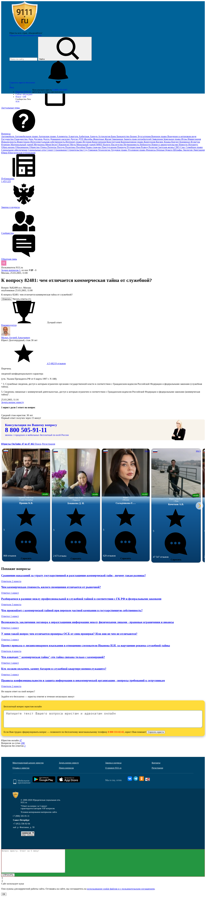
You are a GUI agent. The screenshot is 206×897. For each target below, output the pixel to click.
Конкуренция (99, 142)
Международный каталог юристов (28, 763)
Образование (22, 147)
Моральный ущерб (86, 144)
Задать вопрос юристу (12, 402)
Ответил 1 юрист (10, 593)
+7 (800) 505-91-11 (21, 816)
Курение (6, 144)
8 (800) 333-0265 (59, 90)
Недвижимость (132, 144)
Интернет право (74, 142)
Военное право (159, 136)
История (87, 142)
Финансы (151, 150)
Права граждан (94, 147)
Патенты (52, 147)
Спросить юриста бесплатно (23, 83)
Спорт (50, 150)
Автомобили (8, 136)
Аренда (94, 136)
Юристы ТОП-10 (23, 92)
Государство (7, 139)
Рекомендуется (8, 325)
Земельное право (172, 139)
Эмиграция (199, 150)
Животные (99, 139)
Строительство (76, 150)
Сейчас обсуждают (24, 94)
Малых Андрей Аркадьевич (15, 337)
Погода (61, 147)
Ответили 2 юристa (11, 581)
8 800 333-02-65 (116, 732)
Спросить (26, 558)
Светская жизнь (166, 147)
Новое (21, 97)
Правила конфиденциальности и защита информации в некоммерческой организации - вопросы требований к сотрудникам (83, 680)
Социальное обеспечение (14, 150)
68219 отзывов (56, 363)
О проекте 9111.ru (113, 768)
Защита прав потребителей (138, 139)
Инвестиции (23, 142)
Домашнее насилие (60, 139)
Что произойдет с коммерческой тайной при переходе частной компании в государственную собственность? (72, 610)
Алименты (62, 136)
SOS (17, 101)
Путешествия (134, 147)
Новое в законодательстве (165, 144)
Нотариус (193, 144)
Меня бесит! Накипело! (57, 144)
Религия (153, 147)
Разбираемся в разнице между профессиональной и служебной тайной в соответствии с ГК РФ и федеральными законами (81, 598)
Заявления (157, 139)
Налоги (107, 144)
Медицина (39, 144)
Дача (31, 139)
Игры (184, 139)
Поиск (38, 444)
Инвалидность (9, 142)
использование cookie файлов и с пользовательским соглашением (121, 889)
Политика (70, 147)
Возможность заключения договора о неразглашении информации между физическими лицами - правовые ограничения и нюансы (87, 622)
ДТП (81, 139)
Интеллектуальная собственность (47, 142)
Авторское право (48, 136)
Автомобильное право (27, 136)
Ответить (6, 299)
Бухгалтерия (144, 136)
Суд (86, 150)
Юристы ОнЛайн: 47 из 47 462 (18, 444)
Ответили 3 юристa (11, 604)
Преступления (109, 147)
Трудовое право (119, 150)
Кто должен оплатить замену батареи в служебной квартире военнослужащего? (53, 668)
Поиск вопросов (66, 768)
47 (20, 740)
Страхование (61, 150)
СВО (177, 147)
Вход (12, 87)
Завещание (118, 139)
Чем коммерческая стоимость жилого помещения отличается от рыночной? (51, 587)
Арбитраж (84, 136)
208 (23, 743)
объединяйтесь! (35, 33)
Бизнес (134, 136)
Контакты (156, 763)
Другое (74, 139)
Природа (122, 147)
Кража (167, 142)
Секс (183, 147)
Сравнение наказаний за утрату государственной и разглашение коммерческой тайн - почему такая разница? (73, 575)
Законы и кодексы (113, 763)
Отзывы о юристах (21, 768)
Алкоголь (73, 136)
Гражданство (21, 139)
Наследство (117, 144)
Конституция (113, 142)
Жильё (108, 139)
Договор (38, 139)
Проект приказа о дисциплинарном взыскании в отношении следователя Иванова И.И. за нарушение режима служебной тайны (85, 645)
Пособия (81, 147)
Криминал (185, 142)
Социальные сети (37, 150)
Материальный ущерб (22, 144)
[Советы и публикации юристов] (25, 31)
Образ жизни (8, 147)
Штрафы (178, 150)
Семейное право (194, 147)
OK (3, 894)
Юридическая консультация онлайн (26, 35)
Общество (34, 147)
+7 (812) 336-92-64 (21, 824)
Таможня (93, 150)
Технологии (104, 150)
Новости (183, 144)
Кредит (175, 142)
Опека (43, 147)
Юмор (4, 152)
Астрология (104, 136)
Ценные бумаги (164, 150)
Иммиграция (194, 139)
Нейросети (145, 144)
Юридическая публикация (21, 152)
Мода (73, 144)
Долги (46, 139)
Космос (160, 142)
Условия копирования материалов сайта (39, 812)
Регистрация (48, 444)
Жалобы (88, 139)
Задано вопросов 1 (10, 270)
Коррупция (150, 142)
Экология (188, 150)
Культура (195, 142)
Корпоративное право (132, 142)
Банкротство (123, 136)
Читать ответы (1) (22, 299)
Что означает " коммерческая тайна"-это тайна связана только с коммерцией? (53, 657)
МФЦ (99, 144)
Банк (114, 136)
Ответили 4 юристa (11, 651)
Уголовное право (137, 150)
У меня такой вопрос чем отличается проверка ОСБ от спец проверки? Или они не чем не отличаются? (69, 633)
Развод (145, 147)
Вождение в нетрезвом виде (181, 136)
